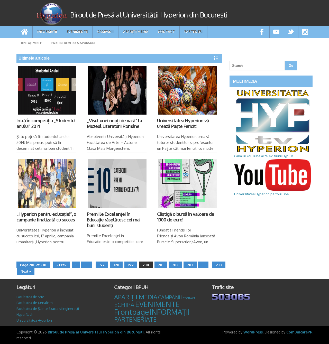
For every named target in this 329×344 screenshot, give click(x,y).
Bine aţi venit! (31, 43)
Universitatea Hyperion (34, 320)
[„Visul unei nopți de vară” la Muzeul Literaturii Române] (117, 91)
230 (219, 265)
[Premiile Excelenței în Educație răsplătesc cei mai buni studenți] (117, 184)
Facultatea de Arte (30, 297)
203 (190, 265)
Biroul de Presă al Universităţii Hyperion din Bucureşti (96, 332)
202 (175, 265)
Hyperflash (24, 314)
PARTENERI (193, 31)
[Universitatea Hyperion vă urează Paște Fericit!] (187, 91)
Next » (26, 271)
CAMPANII (105, 31)
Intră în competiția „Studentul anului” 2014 (46, 123)
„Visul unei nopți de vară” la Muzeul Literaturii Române (114, 123)
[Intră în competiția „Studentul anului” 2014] (46, 91)
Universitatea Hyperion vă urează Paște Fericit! (183, 123)
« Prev (61, 265)
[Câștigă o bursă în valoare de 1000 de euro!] (187, 184)
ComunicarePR (299, 332)
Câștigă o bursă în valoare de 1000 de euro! (185, 216)
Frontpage (131, 312)
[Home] (24, 32)
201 (160, 265)
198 (116, 265)
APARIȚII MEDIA (135, 31)
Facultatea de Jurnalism (34, 303)
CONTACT (166, 31)
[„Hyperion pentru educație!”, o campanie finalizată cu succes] (46, 184)
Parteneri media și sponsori (73, 43)
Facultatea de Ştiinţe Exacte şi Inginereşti (47, 308)
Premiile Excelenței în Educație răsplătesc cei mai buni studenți (113, 219)
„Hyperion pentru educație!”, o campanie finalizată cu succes (46, 216)
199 (131, 265)
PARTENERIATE (135, 319)
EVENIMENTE (77, 31)
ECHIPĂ (124, 304)
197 (102, 265)
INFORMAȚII (47, 31)
